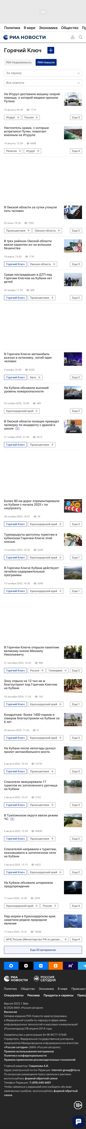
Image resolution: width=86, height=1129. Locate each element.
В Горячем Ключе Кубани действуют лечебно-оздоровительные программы (31, 571)
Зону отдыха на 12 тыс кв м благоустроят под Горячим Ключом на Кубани (30, 684)
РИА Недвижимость (19, 62)
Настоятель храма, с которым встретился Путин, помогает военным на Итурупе (26, 131)
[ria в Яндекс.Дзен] (26, 966)
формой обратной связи (41, 1078)
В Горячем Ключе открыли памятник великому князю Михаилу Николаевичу (31, 651)
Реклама (33, 995)
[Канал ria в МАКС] (11, 966)
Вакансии (10, 1011)
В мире (62, 989)
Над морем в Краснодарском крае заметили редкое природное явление (30, 920)
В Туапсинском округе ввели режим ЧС (31, 817)
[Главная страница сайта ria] (24, 37)
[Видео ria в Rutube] (70, 966)
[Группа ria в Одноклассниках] (55, 966)
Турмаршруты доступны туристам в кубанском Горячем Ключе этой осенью (30, 538)
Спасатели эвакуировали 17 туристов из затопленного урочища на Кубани (30, 785)
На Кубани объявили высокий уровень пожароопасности (26, 389)
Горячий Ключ (22, 50)
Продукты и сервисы (58, 995)
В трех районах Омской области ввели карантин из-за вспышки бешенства (28, 244)
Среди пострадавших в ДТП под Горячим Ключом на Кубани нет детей (28, 278)
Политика (10, 989)
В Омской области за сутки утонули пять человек (30, 209)
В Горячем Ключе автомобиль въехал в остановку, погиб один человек (28, 357)
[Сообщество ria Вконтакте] (41, 966)
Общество (28, 989)
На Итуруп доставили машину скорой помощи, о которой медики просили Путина (32, 97)
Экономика (46, 989)
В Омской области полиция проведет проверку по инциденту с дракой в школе (31, 425)
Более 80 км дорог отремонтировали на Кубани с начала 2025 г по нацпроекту (31, 504)
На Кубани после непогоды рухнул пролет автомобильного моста (30, 750)
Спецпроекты (13, 995)
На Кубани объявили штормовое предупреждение (28, 884)
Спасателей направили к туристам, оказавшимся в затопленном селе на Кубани (30, 852)
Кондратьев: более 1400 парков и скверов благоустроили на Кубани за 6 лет (32, 718)
